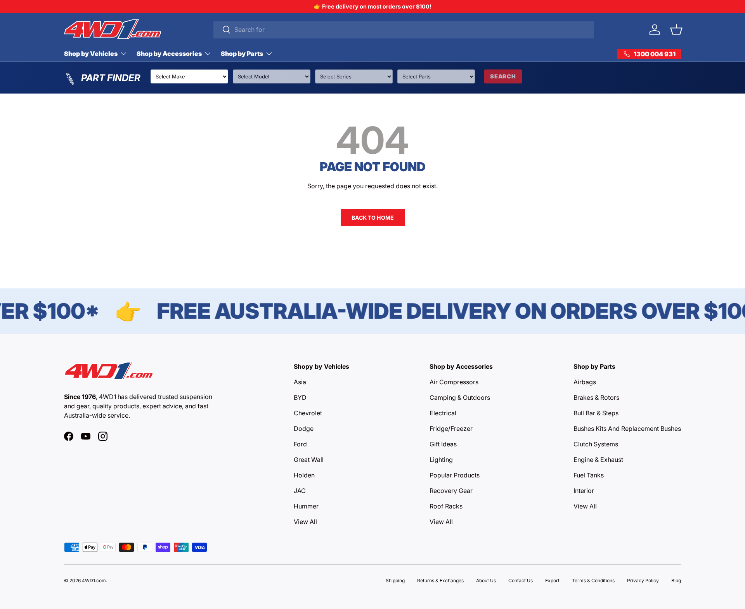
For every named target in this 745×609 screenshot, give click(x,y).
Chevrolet (308, 413)
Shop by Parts (242, 53)
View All (305, 522)
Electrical (443, 413)
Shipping (395, 580)
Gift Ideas (443, 444)
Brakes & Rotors (596, 397)
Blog (676, 580)
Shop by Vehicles (91, 53)
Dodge (304, 428)
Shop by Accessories (169, 53)
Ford (300, 444)
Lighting (441, 459)
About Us (486, 580)
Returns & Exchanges (440, 580)
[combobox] (403, 29)
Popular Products (455, 475)
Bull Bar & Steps (596, 413)
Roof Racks (446, 506)
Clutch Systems (595, 444)
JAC (300, 490)
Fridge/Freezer (451, 428)
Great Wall (309, 459)
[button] (676, 29)
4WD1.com (94, 580)
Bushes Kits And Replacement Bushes (627, 428)
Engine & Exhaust (598, 459)
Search (503, 76)
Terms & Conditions (593, 580)
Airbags (584, 382)
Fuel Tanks (588, 475)
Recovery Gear (451, 490)
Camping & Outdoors (460, 397)
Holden (304, 475)
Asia (300, 382)
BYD (300, 397)
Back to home (373, 217)
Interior (583, 490)
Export (552, 580)
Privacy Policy (643, 580)
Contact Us (520, 580)
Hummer (306, 506)
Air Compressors (454, 382)
